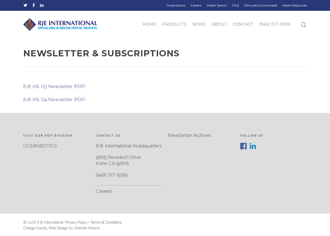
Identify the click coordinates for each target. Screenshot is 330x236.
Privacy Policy (76, 222)
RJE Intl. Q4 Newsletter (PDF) (54, 99)
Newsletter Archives (189, 135)
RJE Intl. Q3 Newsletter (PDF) (54, 86)
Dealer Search (217, 5)
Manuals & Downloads (260, 5)
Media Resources (294, 5)
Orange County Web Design (45, 228)
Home (149, 24)
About (219, 24)
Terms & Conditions (106, 222)
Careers (195, 5)
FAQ (235, 5)
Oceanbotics (176, 5)
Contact (243, 24)
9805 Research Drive (118, 157)
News (199, 24)
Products (174, 24)
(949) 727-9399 (274, 24)
